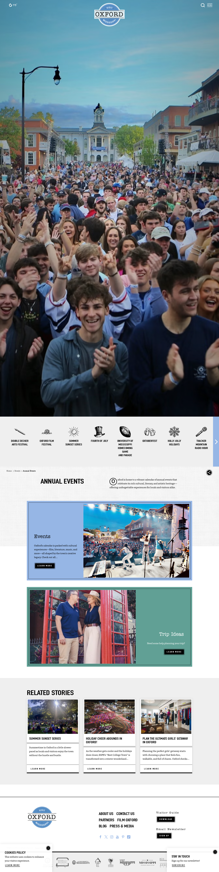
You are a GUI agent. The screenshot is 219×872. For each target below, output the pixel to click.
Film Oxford (127, 820)
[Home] (109, 15)
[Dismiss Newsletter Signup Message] (215, 852)
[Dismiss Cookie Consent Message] (48, 848)
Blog (103, 826)
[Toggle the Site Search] (203, 5)
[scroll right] (216, 442)
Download (165, 819)
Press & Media (122, 826)
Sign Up (164, 835)
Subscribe (178, 865)
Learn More (44, 565)
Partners (106, 820)
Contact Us (125, 813)
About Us (106, 813)
